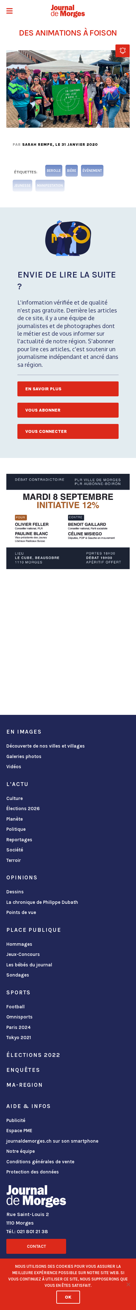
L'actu (17, 784)
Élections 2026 (23, 808)
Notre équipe (20, 1151)
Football (15, 1007)
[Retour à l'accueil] (36, 1197)
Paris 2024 (18, 1027)
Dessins (15, 892)
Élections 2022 (33, 1054)
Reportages (19, 840)
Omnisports (19, 1017)
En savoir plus (43, 389)
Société (14, 850)
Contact (36, 1246)
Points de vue (21, 912)
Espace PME (19, 1130)
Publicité (15, 1120)
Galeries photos (23, 756)
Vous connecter (46, 431)
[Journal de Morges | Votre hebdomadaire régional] (68, 11)
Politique (16, 829)
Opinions (22, 877)
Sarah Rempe (37, 144)
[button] (9, 11)
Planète (14, 819)
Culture (14, 798)
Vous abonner (42, 410)
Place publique (33, 929)
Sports (18, 992)
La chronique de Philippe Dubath (42, 902)
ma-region (24, 1084)
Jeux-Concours (23, 954)
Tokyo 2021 (18, 1037)
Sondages (17, 975)
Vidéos (13, 766)
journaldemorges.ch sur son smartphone (52, 1141)
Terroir (13, 860)
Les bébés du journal (29, 965)
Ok (68, 1297)
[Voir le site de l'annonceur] (68, 521)
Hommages (19, 944)
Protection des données (32, 1172)
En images (24, 731)
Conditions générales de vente (40, 1162)
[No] (128, 1284)
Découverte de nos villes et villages (45, 746)
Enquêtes (23, 1069)
